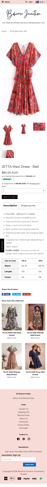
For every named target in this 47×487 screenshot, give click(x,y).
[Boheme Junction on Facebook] (18, 439)
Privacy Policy (23, 425)
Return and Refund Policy (23, 398)
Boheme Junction (25, 471)
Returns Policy (23, 415)
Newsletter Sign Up (11, 455)
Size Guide (23, 428)
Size (4, 186)
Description (10, 205)
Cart (30, 2)
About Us (23, 419)
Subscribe (29, 465)
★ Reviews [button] (2, 246)
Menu (7, 2)
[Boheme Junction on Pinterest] (23, 439)
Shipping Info (28, 205)
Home (4, 31)
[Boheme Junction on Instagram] (29, 439)
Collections (23, 422)
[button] (23, 184)
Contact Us (23, 409)
